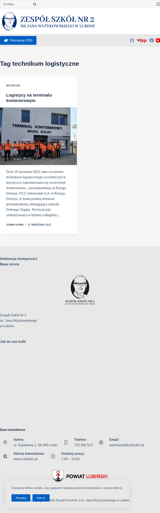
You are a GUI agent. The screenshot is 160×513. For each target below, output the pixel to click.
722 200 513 (83, 445)
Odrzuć (41, 497)
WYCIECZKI (13, 85)
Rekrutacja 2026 (21, 40)
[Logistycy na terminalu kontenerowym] (38, 136)
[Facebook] (152, 40)
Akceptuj (21, 497)
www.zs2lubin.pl (26, 459)
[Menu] (158, 4)
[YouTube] (158, 40)
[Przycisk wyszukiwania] (35, 4)
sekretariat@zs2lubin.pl (126, 445)
